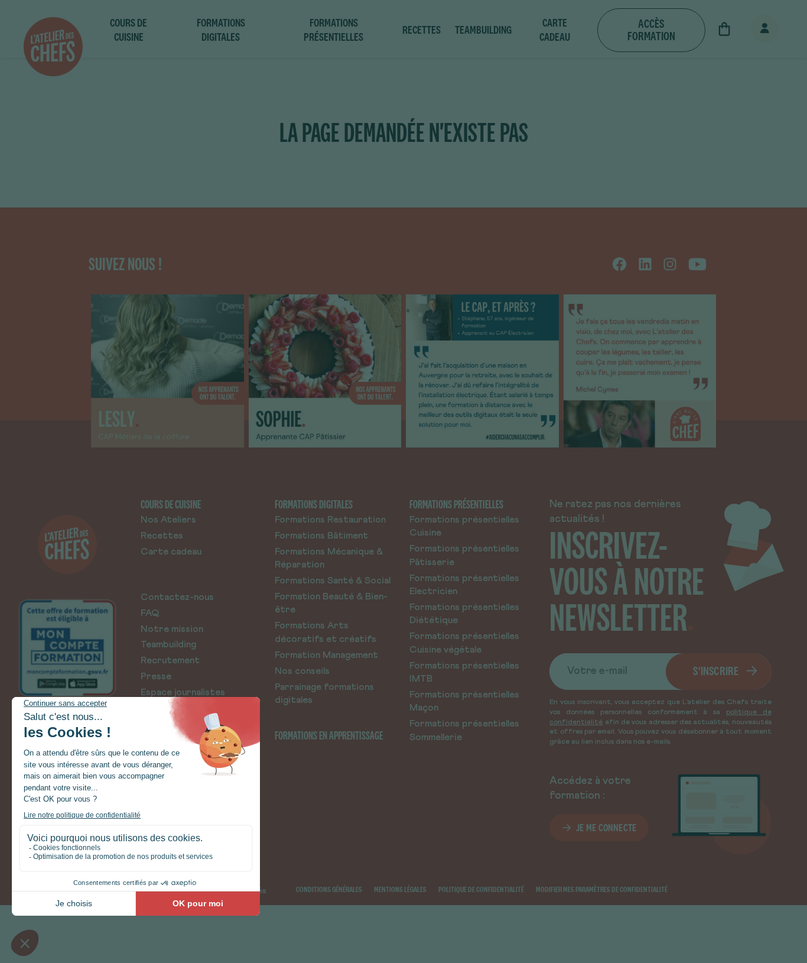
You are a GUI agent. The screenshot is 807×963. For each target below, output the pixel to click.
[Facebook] (619, 264)
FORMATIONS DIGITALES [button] (221, 30)
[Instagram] (669, 264)
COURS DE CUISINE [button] (128, 30)
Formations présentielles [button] (333, 30)
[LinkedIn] (645, 264)
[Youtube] (697, 264)
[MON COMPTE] (751, 29)
